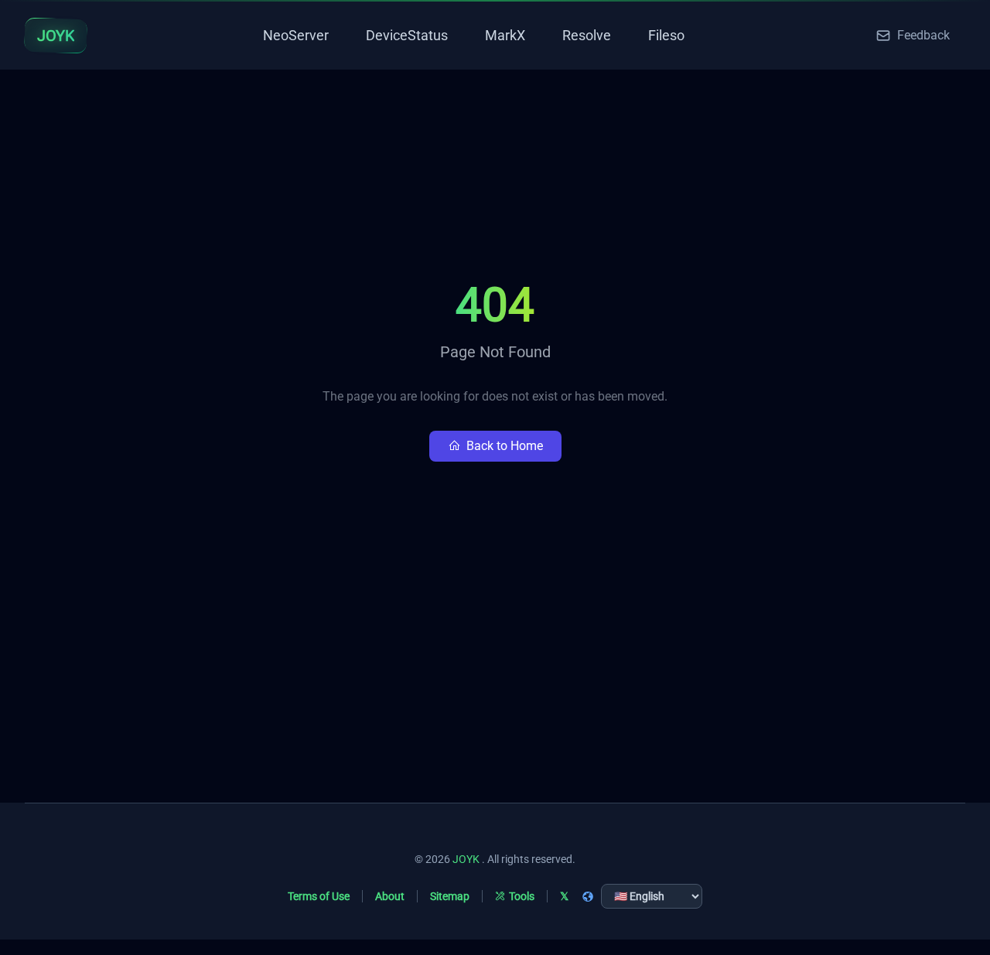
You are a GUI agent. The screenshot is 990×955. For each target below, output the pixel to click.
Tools (521, 896)
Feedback (923, 35)
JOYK (466, 859)
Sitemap (449, 896)
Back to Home (504, 445)
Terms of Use (319, 896)
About (390, 896)
